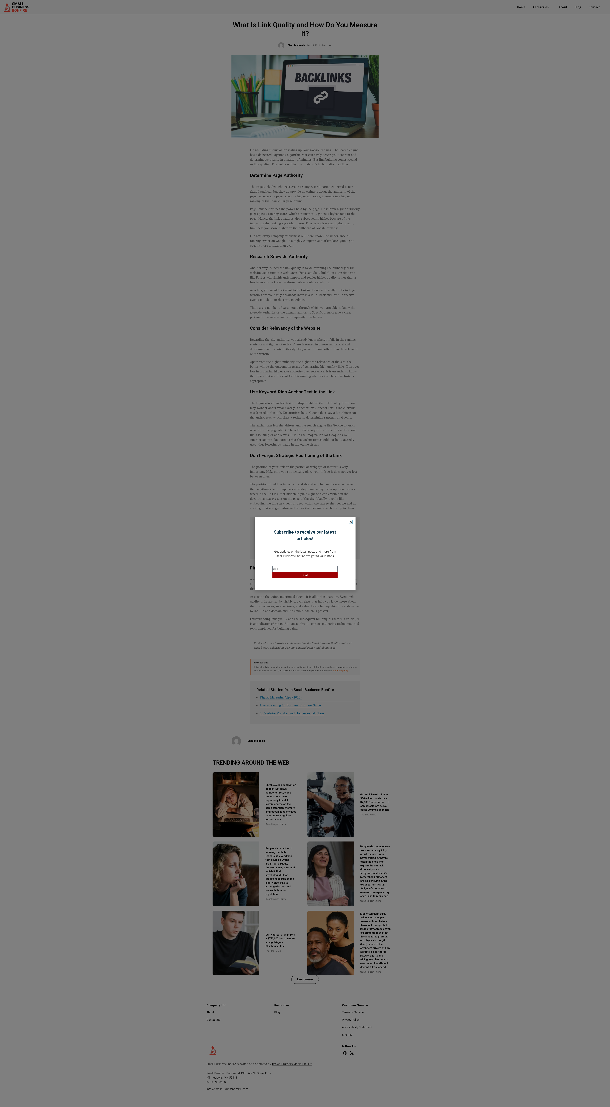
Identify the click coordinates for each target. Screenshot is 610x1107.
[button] (350, 521)
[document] (305, 553)
